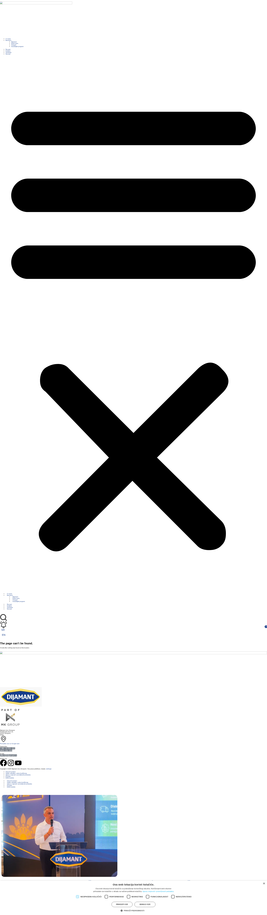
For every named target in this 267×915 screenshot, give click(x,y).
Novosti (8, 54)
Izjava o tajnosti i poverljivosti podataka (18, 775)
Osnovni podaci (11, 772)
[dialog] (133, 898)
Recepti (8, 49)
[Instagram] (10, 762)
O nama (8, 39)
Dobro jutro (14, 43)
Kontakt (8, 776)
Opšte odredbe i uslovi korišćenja (16, 773)
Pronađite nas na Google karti (9, 743)
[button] (133, 324)
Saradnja (8, 52)
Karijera (8, 51)
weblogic (49, 769)
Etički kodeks (10, 778)
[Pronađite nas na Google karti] (3, 739)
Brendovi (8, 40)
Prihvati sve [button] (122, 904)
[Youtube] (18, 762)
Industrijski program (17, 46)
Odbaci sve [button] (144, 904)
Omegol (13, 45)
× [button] (264, 884)
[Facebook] (3, 762)
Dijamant (14, 42)
